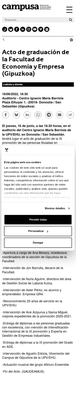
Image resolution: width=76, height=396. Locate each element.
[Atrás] (3, 40)
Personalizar (36, 230)
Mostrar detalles (55, 208)
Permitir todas (38, 219)
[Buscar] (70, 20)
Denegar (38, 242)
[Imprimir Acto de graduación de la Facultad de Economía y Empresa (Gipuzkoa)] (71, 39)
